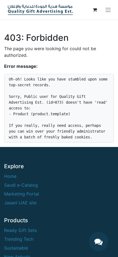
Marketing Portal (21, 194)
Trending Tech (18, 239)
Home (10, 176)
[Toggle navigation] (108, 10)
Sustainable (16, 248)
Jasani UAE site (20, 202)
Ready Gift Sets (20, 230)
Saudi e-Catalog (21, 185)
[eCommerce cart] (94, 9)
